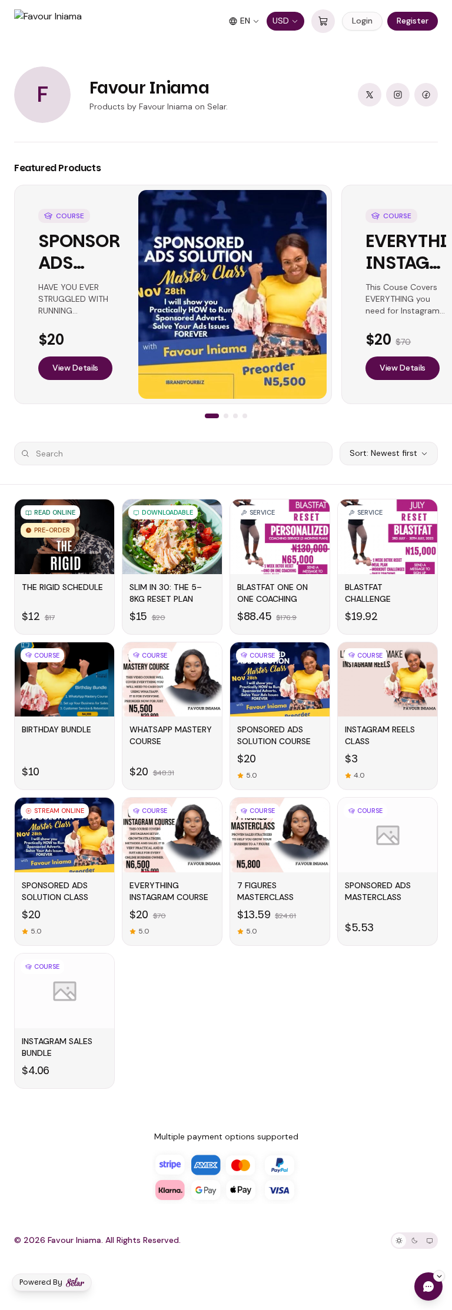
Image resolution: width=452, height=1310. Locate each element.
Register (412, 20)
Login (362, 20)
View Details (75, 367)
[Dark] (414, 1241)
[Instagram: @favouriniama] (398, 94)
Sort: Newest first (383, 453)
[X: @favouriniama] (369, 94)
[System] (430, 1241)
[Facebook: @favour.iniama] (426, 94)
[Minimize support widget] (439, 1276)
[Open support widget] (428, 1286)
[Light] (399, 1241)
